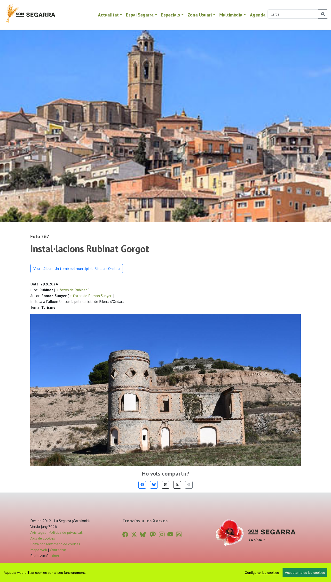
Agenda (258, 15)
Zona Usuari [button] (200, 15)
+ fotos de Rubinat (71, 289)
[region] (165, 572)
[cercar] (323, 14)
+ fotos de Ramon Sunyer (90, 295)
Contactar (58, 549)
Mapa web (38, 549)
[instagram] (162, 534)
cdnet (54, 555)
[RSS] (179, 534)
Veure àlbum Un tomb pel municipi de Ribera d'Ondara (76, 268)
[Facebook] (142, 485)
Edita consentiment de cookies (55, 544)
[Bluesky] (154, 485)
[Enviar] (189, 485)
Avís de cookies (42, 538)
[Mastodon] (165, 485)
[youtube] (170, 534)
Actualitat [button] (108, 15)
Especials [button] (170, 15)
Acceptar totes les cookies (305, 572)
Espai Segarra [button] (140, 15)
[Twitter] (177, 485)
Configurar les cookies (262, 572)
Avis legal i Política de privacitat (56, 532)
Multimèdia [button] (230, 15)
